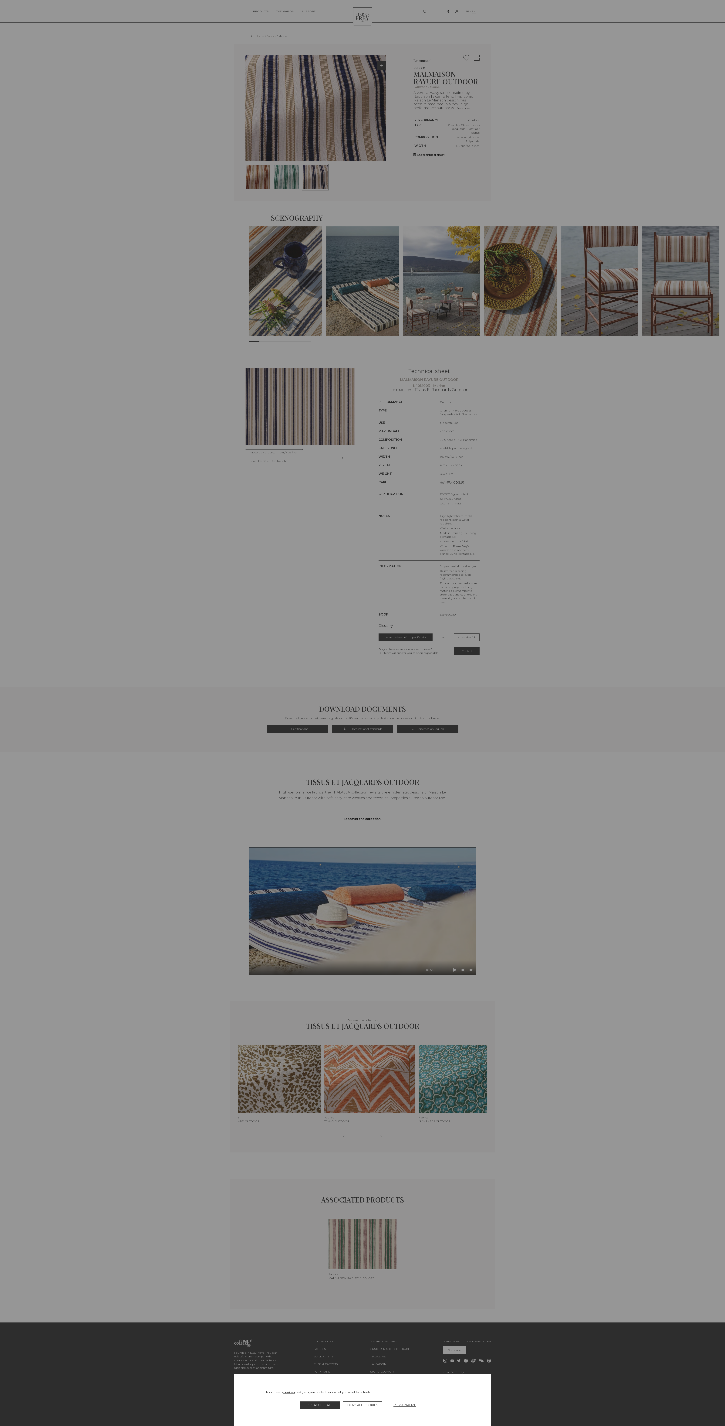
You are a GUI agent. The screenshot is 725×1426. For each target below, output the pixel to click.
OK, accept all (320, 1405)
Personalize (404, 1405)
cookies (289, 1392)
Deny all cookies (362, 1405)
